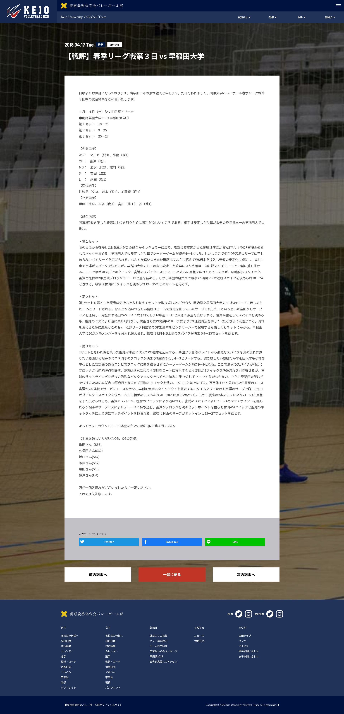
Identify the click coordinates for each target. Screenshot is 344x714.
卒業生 (64, 677)
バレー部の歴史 (158, 641)
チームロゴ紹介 (158, 646)
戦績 (63, 682)
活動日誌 (66, 667)
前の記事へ (98, 574)
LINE (235, 542)
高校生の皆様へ (69, 635)
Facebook (172, 542)
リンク (242, 641)
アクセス (244, 646)
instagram (248, 613)
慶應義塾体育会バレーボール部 (92, 614)
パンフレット (68, 687)
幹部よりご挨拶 (158, 635)
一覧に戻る (172, 574)
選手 (63, 656)
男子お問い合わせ (249, 651)
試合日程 (66, 641)
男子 (100, 44)
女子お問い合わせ (249, 656)
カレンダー (67, 651)
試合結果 (115, 45)
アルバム (66, 672)
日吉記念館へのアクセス (163, 661)
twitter (238, 613)
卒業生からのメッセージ (163, 651)
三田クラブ (245, 635)
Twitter (109, 542)
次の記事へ (246, 574)
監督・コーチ (68, 661)
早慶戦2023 (156, 656)
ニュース (199, 635)
